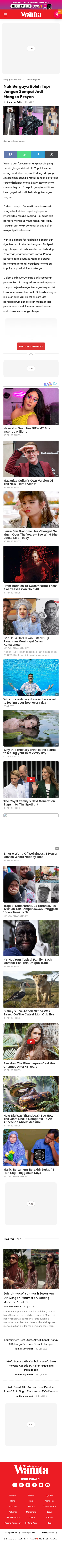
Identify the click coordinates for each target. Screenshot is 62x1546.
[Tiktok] (34, 1485)
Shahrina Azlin (14, 102)
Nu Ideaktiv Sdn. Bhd (28, 1539)
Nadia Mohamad (12, 1306)
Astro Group (54, 1539)
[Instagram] (21, 1485)
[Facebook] (14, 1485)
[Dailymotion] (47, 1485)
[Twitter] (27, 1485)
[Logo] (31, 14)
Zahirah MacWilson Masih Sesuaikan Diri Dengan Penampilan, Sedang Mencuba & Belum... (28, 1297)
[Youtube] (41, 1485)
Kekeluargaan (33, 79)
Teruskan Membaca (31, 346)
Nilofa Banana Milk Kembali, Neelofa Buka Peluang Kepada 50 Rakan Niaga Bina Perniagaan (31, 1365)
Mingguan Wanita (12, 79)
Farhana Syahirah (24, 1348)
